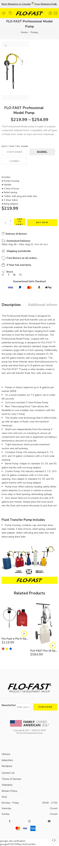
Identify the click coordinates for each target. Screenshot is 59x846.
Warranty (7, 785)
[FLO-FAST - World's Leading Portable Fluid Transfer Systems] (29, 13)
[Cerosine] (10, 648)
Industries (7, 760)
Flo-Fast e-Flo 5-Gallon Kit (15, 638)
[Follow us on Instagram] (29, 821)
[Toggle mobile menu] (4, 13)
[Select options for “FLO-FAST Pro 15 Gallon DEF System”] (53, 646)
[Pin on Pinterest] (14, 274)
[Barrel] (42, 152)
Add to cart (19, 221)
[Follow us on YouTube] (49, 821)
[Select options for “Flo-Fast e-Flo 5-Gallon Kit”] (24, 634)
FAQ (4, 797)
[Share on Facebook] (8, 274)
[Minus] (10, 224)
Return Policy (9, 791)
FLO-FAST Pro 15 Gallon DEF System (43, 650)
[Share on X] (3, 274)
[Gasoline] (3, 648)
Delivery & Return (16, 233)
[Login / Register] (50, 13)
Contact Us (8, 773)
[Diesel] (6, 648)
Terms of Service (11, 779)
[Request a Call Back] (53, 840)
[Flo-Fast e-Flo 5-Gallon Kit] (15, 617)
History (6, 754)
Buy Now (42, 222)
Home (24, 32)
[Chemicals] (14, 648)
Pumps (34, 32)
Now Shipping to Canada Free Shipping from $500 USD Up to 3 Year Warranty (29, 4)
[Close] (55, 4)
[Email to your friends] (20, 274)
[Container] (14, 152)
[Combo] (14, 161)
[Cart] (55, 12)
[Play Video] (6, 45)
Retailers (7, 766)
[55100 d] (15, 70)
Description (11, 305)
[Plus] (10, 221)
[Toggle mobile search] (10, 13)
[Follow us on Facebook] (9, 821)
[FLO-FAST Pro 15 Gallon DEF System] (43, 623)
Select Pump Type (15, 146)
